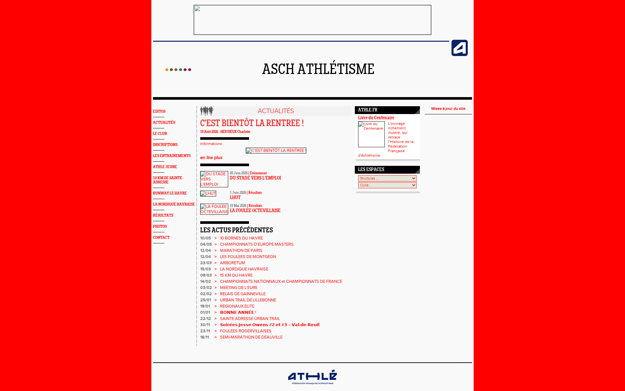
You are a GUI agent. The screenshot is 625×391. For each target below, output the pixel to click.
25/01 (205, 300)
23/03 (206, 263)
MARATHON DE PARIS (241, 250)
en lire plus (211, 157)
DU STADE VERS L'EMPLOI (255, 178)
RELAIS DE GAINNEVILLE (243, 294)
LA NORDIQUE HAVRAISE (174, 204)
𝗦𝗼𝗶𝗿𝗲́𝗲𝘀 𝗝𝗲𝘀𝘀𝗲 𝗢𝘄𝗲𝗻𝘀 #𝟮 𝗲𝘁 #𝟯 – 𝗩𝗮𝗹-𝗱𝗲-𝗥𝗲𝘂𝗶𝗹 (269, 324)
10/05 (205, 238)
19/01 (205, 306)
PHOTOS (160, 226)
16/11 (204, 337)
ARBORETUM (232, 263)
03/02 (206, 287)
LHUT (235, 197)
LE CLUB (160, 134)
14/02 (205, 281)
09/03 (206, 275)
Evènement (258, 173)
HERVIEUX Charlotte (235, 132)
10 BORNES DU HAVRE (241, 238)
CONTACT (161, 238)
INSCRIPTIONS (165, 145)
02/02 (206, 294)
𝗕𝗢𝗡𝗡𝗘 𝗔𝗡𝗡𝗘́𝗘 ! (238, 312)
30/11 (205, 324)
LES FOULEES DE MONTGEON (248, 256)
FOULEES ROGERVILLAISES (245, 331)
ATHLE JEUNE (165, 167)
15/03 (205, 269)
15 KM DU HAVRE (236, 275)
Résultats (255, 193)
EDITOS (159, 111)
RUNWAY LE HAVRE (170, 193)
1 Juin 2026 (238, 193)
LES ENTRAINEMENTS (171, 156)
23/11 (205, 331)
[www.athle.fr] (459, 54)
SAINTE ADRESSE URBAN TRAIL (250, 318)
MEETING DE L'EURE (238, 287)
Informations (211, 143)
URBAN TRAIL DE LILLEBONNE (248, 300)
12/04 (205, 250)
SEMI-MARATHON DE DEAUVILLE (251, 337)
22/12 (205, 318)
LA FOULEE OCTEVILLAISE (255, 211)
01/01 (205, 312)
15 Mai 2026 (238, 206)
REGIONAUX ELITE (237, 306)
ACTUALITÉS (164, 123)
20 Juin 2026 (239, 173)
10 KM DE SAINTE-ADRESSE (168, 180)
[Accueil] (178, 69)
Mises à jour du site (448, 108)
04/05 (206, 244)
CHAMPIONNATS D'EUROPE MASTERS (257, 244)
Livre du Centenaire (376, 118)
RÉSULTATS (163, 215)
